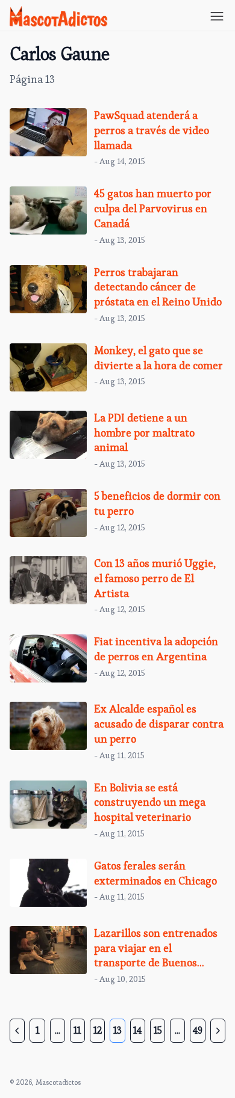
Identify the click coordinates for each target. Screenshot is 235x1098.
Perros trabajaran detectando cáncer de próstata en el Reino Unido (158, 287)
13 (117, 1030)
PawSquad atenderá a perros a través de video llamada (151, 130)
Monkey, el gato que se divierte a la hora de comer (158, 357)
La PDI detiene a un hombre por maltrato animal (144, 433)
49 (197, 1030)
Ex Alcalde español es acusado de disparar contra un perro (159, 724)
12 (97, 1030)
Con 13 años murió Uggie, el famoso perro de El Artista (155, 578)
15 (158, 1030)
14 (137, 1030)
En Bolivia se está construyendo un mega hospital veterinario (149, 802)
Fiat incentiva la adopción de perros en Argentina (156, 648)
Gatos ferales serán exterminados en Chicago (155, 873)
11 (77, 1030)
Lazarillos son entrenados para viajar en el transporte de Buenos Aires (156, 955)
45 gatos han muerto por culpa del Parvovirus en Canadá (153, 208)
